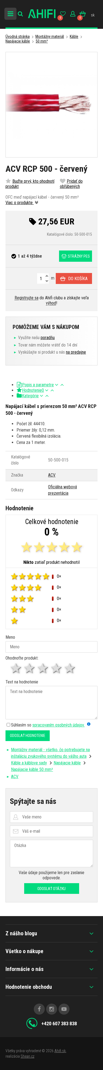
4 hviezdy (56, 668)
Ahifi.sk (60, 1051)
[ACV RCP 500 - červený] (51, 104)
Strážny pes (79, 256)
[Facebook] (39, 1009)
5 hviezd (70, 668)
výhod (51, 303)
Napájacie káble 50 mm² (32, 769)
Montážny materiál (49, 36)
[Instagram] (51, 1009)
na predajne (76, 352)
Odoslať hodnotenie (27, 735)
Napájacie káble (17, 41)
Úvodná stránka (17, 36)
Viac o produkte (19, 202)
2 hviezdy (30, 668)
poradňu (48, 337)
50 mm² (42, 41)
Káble (74, 36)
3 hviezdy (43, 668)
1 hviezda (16, 668)
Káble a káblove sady (29, 762)
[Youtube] (64, 1009)
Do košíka (78, 278)
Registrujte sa (26, 297)
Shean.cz (27, 1056)
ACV (51, 475)
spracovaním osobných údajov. (58, 725)
